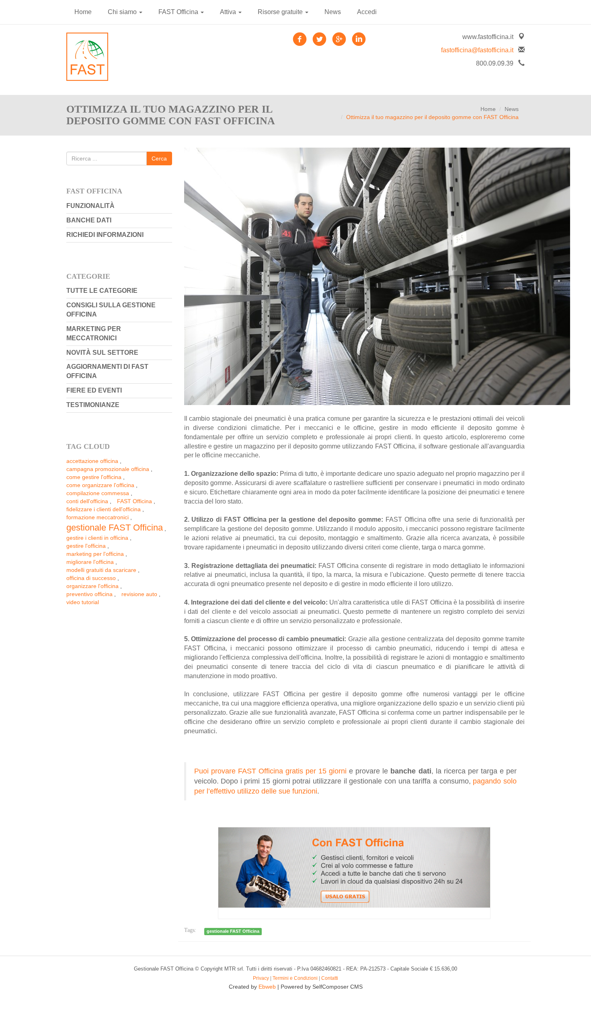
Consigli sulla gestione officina (111, 310)
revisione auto (139, 594)
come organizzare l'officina (100, 485)
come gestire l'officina (93, 477)
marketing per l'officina (95, 554)
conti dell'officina (87, 501)
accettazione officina (92, 461)
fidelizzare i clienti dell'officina (103, 509)
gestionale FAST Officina (114, 527)
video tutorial (82, 602)
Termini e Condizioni (295, 978)
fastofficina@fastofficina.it (477, 50)
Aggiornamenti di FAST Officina (107, 371)
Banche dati (88, 220)
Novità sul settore (102, 352)
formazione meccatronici (97, 517)
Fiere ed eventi (94, 390)
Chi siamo (123, 11)
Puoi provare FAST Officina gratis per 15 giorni (270, 771)
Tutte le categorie (101, 290)
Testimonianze (92, 404)
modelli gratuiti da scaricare (101, 570)
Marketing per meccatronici (93, 333)
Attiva (229, 11)
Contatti (329, 978)
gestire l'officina (86, 546)
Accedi (367, 11)
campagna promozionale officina (107, 469)
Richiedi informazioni (105, 234)
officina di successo (91, 578)
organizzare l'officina (92, 586)
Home (83, 11)
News (332, 11)
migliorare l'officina (90, 562)
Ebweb (267, 986)
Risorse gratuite (281, 11)
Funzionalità (90, 205)
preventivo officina (89, 594)
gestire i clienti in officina (97, 538)
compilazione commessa (97, 493)
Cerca (159, 158)
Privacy (261, 978)
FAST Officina (179, 11)
